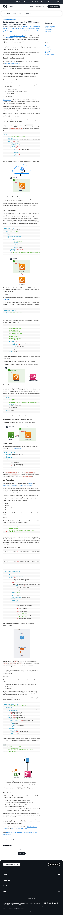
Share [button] (12, 31)
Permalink (33, 30)
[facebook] (45, 903)
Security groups (7, 99)
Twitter (48, 46)
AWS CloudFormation (8, 37)
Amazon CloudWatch (11, 832)
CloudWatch (6, 299)
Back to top (30, 898)
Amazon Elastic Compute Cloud (17, 35)
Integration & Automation (9, 19)
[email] (42, 906)
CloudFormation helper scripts (26, 485)
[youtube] (55, 903)
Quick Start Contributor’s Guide (19, 828)
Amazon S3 (34, 388)
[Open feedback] (61, 457)
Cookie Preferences (19, 908)
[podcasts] (57, 903)
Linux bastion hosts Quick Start (12, 63)
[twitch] (52, 903)
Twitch (48, 51)
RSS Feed (48, 52)
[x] (42, 903)
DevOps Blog (48, 31)
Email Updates (50, 54)
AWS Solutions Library (50, 26)
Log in (20, 853)
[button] (53, 6)
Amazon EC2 (20, 832)
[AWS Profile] (58, 2)
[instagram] (50, 903)
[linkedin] (47, 903)
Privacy (4, 908)
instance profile (17, 448)
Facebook (48, 47)
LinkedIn (48, 49)
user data (30, 483)
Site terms (10, 908)
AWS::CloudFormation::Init (9, 485)
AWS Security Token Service (26, 222)
